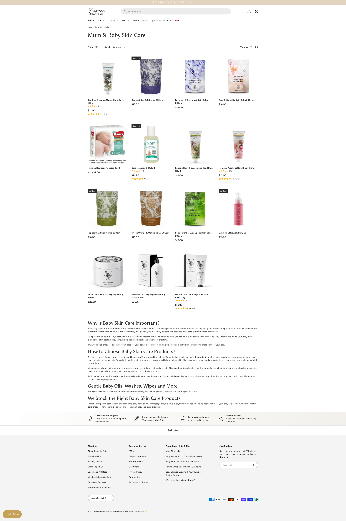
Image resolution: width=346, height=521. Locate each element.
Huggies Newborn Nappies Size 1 (104, 168)
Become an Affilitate (97, 472)
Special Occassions (159, 20)
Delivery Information (138, 456)
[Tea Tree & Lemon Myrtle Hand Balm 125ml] (107, 76)
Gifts (124, 20)
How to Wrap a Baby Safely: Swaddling (183, 466)
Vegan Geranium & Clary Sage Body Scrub (105, 296)
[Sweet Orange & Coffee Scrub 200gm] (151, 209)
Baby (113, 20)
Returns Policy (136, 461)
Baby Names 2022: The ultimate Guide (184, 456)
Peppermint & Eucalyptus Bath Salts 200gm (193, 234)
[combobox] (176, 11)
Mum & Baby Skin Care (102, 27)
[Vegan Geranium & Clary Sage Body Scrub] (107, 270)
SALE (177, 20)
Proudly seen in (95, 461)
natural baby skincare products (128, 368)
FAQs (131, 451)
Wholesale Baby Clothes (99, 477)
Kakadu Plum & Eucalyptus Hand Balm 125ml (194, 169)
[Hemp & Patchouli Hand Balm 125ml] (238, 144)
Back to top (173, 430)
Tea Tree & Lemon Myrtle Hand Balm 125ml (106, 102)
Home (90, 27)
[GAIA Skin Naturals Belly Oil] (238, 209)
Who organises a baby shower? (180, 480)
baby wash (138, 403)
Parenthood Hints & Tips (99, 487)
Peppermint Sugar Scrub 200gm (104, 232)
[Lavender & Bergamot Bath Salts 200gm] (194, 76)
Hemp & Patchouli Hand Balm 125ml (236, 168)
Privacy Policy (135, 472)
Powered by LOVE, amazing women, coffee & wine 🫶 (128, 511)
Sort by (108, 47)
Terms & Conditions (138, 482)
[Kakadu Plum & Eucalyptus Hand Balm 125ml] (194, 144)
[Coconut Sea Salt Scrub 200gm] (151, 76)
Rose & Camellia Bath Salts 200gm (236, 100)
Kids (90, 20)
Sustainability (94, 456)
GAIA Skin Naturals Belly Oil (232, 232)
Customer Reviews (97, 482)
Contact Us (134, 477)
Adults (101, 20)
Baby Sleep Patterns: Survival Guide (182, 461)
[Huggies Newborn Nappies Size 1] (107, 144)
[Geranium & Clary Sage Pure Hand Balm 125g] (194, 270)
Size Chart (134, 466)
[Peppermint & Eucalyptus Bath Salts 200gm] (194, 209)
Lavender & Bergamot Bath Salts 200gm (191, 102)
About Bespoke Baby (97, 451)
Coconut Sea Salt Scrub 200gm (147, 100)
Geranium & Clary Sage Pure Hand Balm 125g (192, 296)
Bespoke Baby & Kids (101, 511)
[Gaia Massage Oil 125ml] (151, 144)
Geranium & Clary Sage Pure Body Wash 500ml (148, 296)
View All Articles (173, 451)
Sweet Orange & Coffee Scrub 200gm (150, 232)
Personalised (139, 20)
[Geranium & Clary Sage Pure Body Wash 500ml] (151, 270)
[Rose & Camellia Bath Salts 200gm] (238, 76)
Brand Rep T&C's (95, 466)
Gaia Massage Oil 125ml (143, 168)
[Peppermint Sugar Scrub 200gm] (107, 209)
